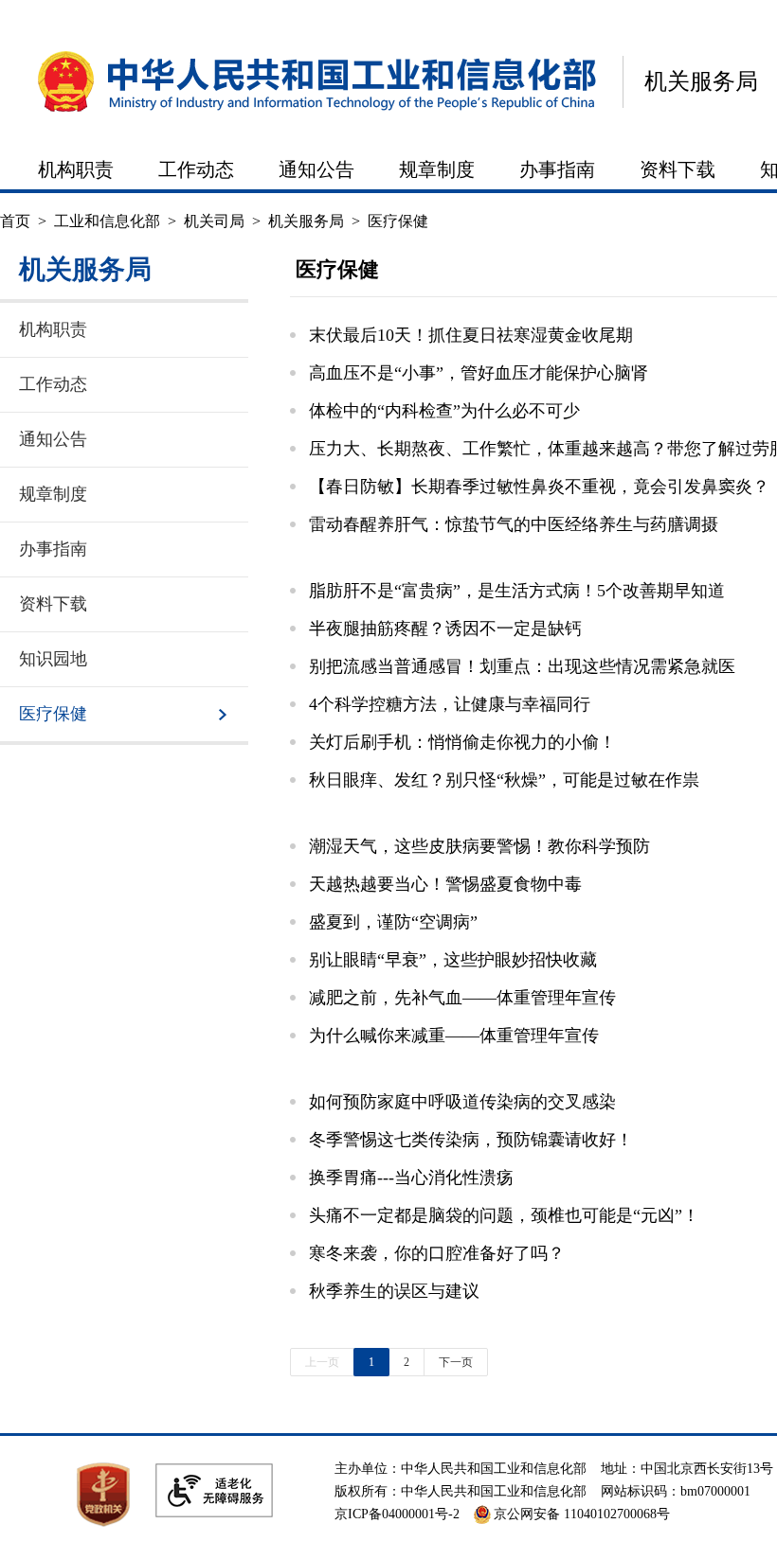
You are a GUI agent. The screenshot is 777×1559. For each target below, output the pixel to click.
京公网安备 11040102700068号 (582, 1514)
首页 (15, 221)
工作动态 (196, 169)
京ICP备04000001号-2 (397, 1514)
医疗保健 (398, 221)
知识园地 (53, 658)
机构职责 (76, 169)
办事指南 (557, 169)
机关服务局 (701, 81)
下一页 (456, 1362)
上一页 (322, 1362)
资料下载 (677, 169)
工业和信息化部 (107, 221)
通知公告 (316, 169)
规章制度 (437, 169)
